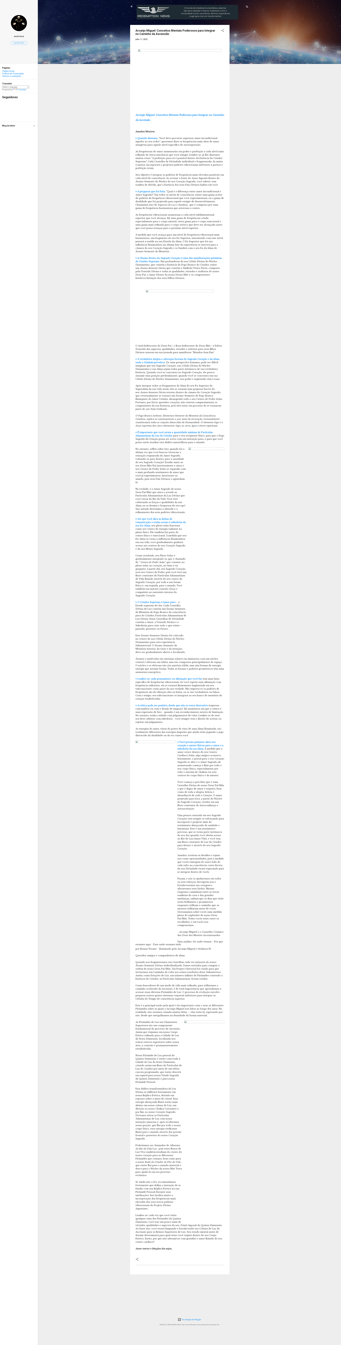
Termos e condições (11, 76)
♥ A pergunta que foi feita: (150, 191)
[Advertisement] (252, 41)
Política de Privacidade (13, 73)
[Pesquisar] (247, 7)
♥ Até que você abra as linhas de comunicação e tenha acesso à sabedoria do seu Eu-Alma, (160, 522)
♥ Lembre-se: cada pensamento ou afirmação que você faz (168, 678)
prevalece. (159, 362)
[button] (222, 31)
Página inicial (8, 71)
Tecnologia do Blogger (191, 1319)
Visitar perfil (19, 43)
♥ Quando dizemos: (146, 138)
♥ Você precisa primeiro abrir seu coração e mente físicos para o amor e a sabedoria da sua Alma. (200, 745)
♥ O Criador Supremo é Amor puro (155, 602)
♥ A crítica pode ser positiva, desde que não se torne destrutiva (171, 705)
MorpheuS (19, 36)
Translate (22, 89)
